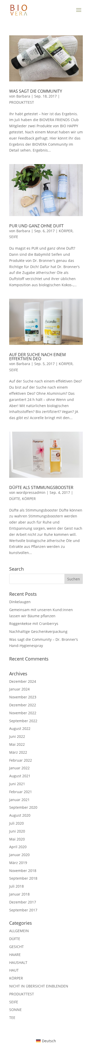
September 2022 (23, 720)
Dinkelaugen (20, 601)
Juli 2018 (16, 886)
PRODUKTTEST (21, 102)
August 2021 (19, 775)
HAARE (15, 954)
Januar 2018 (19, 894)
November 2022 (22, 712)
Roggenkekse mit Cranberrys (33, 623)
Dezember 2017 (22, 902)
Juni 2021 (17, 783)
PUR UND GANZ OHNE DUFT (36, 226)
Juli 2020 (16, 823)
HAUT (14, 970)
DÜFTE (14, 498)
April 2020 (18, 846)
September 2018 (23, 878)
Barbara (23, 96)
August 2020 (19, 815)
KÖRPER (66, 230)
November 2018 (22, 870)
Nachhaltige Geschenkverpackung (38, 631)
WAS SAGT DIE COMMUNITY (35, 91)
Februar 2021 (20, 791)
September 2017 (23, 910)
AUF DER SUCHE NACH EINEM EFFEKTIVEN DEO (37, 356)
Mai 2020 (17, 839)
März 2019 (18, 862)
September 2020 (23, 807)
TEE (12, 1017)
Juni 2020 (17, 831)
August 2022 (19, 728)
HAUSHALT (18, 962)
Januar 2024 (19, 689)
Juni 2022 (17, 736)
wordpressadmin (30, 492)
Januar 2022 (19, 767)
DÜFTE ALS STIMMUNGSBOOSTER (41, 487)
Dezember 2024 (22, 681)
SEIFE (13, 236)
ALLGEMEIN (19, 930)
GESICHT (16, 946)
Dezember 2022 (22, 704)
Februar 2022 (20, 760)
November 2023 (22, 697)
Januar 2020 (19, 854)
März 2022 (18, 752)
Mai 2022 (17, 744)
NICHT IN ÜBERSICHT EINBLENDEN (38, 986)
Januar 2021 (19, 799)
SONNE (15, 1009)
